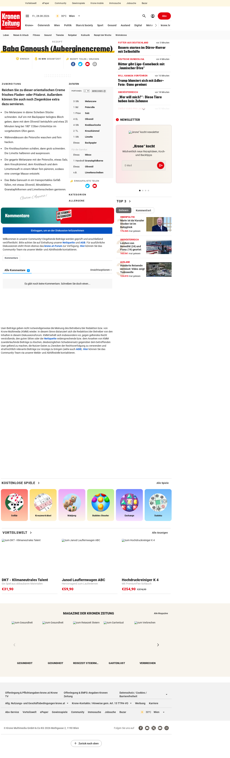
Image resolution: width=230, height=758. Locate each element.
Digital (138, 25)
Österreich (44, 25)
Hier (82, 246)
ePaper (45, 3)
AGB (82, 242)
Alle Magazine (161, 613)
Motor (149, 25)
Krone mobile (97, 3)
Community (60, 3)
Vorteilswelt (30, 3)
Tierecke (60, 35)
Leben (6, 35)
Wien (57, 25)
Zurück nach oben (86, 743)
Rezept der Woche (102, 35)
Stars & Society (84, 25)
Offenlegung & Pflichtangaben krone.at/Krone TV (31, 694)
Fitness (36, 35)
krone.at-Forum (53, 246)
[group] (163, 483)
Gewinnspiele (78, 3)
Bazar (144, 3)
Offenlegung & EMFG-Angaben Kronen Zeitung (86, 694)
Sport (100, 25)
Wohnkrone (121, 35)
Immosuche (115, 3)
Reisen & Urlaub (21, 35)
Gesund (112, 25)
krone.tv (165, 25)
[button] (156, 25)
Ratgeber (72, 35)
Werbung (140, 703)
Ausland (125, 25)
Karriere (153, 703)
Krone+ (29, 25)
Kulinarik (85, 35)
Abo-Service (12, 712)
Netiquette (69, 242)
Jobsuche (131, 3)
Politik (68, 25)
